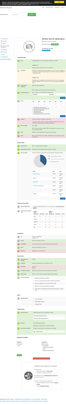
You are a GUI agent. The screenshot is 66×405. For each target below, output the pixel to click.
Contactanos (57, 7)
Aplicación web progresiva (48, 350)
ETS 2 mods (28, 401)
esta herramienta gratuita (48, 81)
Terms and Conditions (35, 399)
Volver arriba (5, 38)
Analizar (31, 14)
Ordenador (20, 344)
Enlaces (4, 43)
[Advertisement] (33, 28)
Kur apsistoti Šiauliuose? (37, 401)
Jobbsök (34, 193)
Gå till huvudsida (36, 174)
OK (59, 2)
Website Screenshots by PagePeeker (22, 399)
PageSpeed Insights (6, 59)
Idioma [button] (62, 7)
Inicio (43, 7)
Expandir (63, 97)
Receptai (13, 401)
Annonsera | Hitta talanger (38, 185)
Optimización (5, 56)
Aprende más (35, 4)
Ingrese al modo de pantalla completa (41, 358)
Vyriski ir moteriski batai (20, 401)
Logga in (34, 177)
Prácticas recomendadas (48, 347)
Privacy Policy (44, 399)
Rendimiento (45, 344)
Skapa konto (35, 181)
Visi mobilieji (2, 401)
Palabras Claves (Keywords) (5, 46)
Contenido (4, 41)
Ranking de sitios (49, 7)
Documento (4, 52)
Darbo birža (8, 401)
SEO (44, 349)
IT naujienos (45, 401)
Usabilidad (4, 49)
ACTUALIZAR (55, 44)
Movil (2, 54)
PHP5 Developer (10, 399)
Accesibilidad (46, 345)
